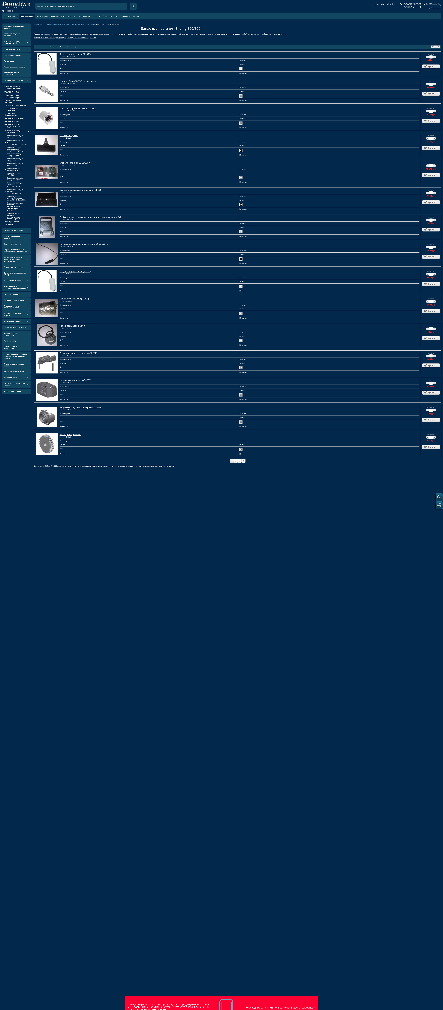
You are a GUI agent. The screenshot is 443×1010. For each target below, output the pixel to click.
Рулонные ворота (11, 341)
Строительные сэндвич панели (14, 384)
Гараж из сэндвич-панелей (12, 35)
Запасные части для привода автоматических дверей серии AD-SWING (15, 206)
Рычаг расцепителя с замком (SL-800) (78, 353)
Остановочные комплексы (10, 347)
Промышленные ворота (14, 67)
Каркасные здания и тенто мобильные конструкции (13, 259)
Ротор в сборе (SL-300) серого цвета (78, 81)
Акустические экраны (13, 267)
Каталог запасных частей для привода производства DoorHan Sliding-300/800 (65, 38)
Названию (53, 47)
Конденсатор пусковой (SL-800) (75, 271)
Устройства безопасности (10, 114)
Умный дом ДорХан (12, 391)
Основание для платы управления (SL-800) (81, 190)
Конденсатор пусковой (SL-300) (75, 54)
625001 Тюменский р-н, (433, 4)
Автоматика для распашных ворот (12, 97)
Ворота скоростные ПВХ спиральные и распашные (15, 251)
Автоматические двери (14, 300)
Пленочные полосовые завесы (14, 365)
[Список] (432, 46)
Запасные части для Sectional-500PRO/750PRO (15, 185)
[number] (239, 461)
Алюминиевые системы (14, 371)
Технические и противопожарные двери (15, 287)
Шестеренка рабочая (70, 434)
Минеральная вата (12, 377)
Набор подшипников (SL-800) (74, 298)
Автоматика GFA (11, 121)
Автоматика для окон (14, 118)
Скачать (244, 73)
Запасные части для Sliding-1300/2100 (15, 179)
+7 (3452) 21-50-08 (411, 4)
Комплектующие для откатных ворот (13, 42)
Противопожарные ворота (12, 237)
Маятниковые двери (13, 280)
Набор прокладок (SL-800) (72, 325)
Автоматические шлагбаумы (11, 74)
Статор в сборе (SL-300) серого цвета (78, 108)
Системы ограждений (13, 230)
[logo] (16, 4)
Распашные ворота (12, 55)
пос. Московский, (435, 6)
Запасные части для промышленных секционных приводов (16, 149)
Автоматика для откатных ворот (11, 92)
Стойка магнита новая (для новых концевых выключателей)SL (91, 217)
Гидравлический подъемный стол (11, 307)
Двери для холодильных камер (15, 274)
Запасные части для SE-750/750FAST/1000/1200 (17, 142)
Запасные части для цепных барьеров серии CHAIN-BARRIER (16, 198)
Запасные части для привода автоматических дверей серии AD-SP (15, 216)
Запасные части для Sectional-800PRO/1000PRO (15, 191)
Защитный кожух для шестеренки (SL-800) (80, 407)
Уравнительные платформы (11, 334)
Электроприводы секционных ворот (12, 87)
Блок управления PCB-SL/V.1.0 (75, 162)
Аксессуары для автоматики (11, 109)
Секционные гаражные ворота (14, 27)
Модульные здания (12, 321)
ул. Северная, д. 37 (435, 8)
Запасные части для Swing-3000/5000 (15, 164)
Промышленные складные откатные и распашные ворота (15, 356)
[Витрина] (435, 46)
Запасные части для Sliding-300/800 (15, 155)
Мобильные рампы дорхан (12, 314)
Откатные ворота (12, 49)
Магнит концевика (69, 135)
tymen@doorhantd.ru (386, 4)
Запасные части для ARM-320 (15, 174)
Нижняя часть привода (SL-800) (75, 380)
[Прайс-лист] (438, 46)
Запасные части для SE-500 (15, 136)
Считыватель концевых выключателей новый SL (84, 244)
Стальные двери (11, 294)
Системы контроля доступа (12, 101)
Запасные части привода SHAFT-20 (14, 169)
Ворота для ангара (12, 244)
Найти (133, 6)
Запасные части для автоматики (13, 132)
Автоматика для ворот (14, 80)
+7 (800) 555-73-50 (411, 7)
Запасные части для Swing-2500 (15, 159)
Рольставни (9, 61)
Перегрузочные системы (15, 327)
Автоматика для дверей (15, 105)
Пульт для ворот (11, 222)
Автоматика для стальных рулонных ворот (13, 126)
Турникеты (9, 225)
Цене (61, 47)
